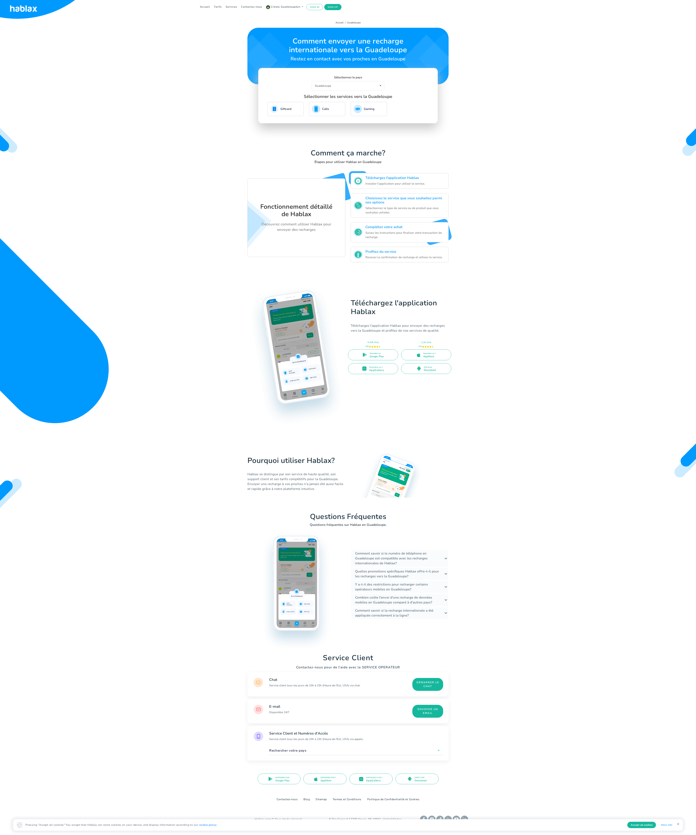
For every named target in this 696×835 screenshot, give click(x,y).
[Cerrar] (678, 824)
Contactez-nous (251, 7)
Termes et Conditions (347, 799)
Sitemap (321, 799)
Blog (306, 799)
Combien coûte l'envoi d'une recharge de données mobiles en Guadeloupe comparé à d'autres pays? (393, 600)
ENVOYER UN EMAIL (428, 711)
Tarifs (218, 7)
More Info (666, 825)
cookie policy (208, 825)
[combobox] (356, 750)
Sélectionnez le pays (348, 77)
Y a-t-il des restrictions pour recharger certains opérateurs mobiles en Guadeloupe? (391, 586)
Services (231, 7)
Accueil (205, 7)
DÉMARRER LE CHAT (428, 684)
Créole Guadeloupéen (285, 7)
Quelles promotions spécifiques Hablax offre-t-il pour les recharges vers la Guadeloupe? (397, 573)
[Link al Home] (28, 7)
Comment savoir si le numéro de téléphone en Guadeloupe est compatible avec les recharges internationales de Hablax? (391, 558)
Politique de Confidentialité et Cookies (393, 799)
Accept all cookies (642, 825)
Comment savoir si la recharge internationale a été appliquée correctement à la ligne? (394, 613)
